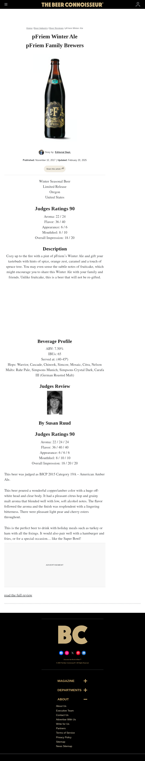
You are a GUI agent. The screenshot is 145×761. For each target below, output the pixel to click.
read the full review (18, 595)
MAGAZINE (65, 681)
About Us (61, 706)
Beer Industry (41, 28)
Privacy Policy (63, 737)
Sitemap (60, 741)
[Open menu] (6, 4)
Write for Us (62, 723)
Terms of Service (65, 732)
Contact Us (62, 715)
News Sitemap (64, 746)
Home (29, 28)
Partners (61, 728)
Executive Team (65, 710)
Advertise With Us (66, 719)
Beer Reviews (56, 28)
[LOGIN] (138, 4)
